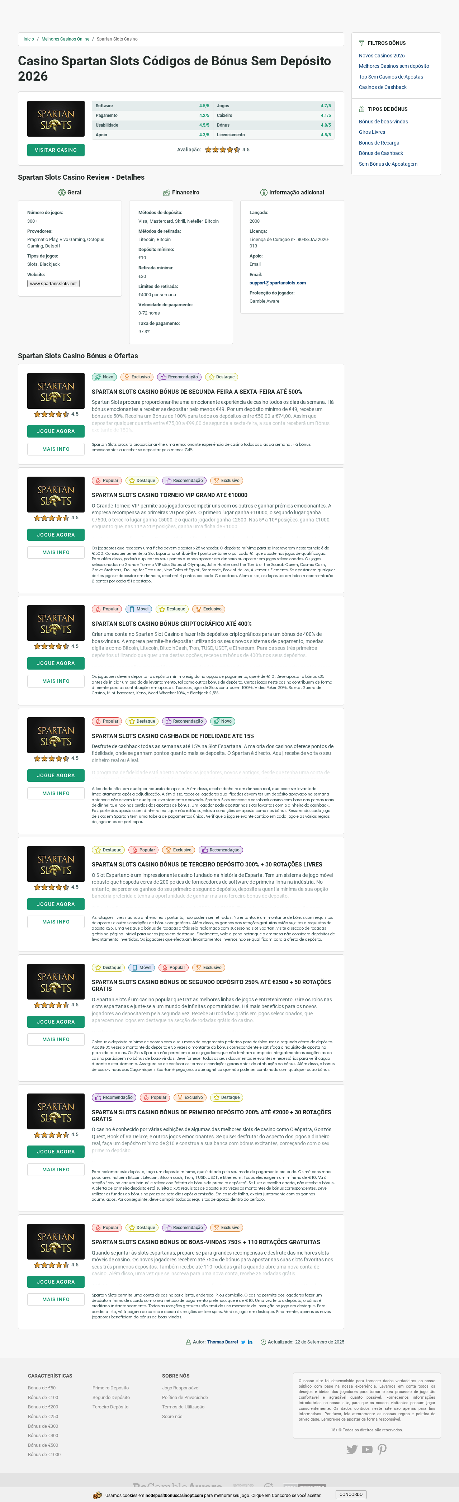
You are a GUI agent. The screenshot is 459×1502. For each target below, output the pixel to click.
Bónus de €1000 (44, 1454)
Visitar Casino (56, 150)
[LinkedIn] (250, 1342)
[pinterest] (382, 1451)
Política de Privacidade (185, 1397)
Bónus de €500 (43, 1445)
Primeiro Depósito (111, 1387)
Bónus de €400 (43, 1435)
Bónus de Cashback (381, 153)
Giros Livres (372, 132)
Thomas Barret (222, 1342)
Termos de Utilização (183, 1406)
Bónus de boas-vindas (383, 121)
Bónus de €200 (43, 1406)
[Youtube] (367, 1451)
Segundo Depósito (111, 1397)
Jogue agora (56, 431)
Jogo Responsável (180, 1387)
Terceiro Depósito (110, 1406)
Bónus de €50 (42, 1387)
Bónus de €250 (43, 1416)
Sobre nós (172, 1416)
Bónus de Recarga (379, 143)
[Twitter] (243, 1342)
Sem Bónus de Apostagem (388, 164)
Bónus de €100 (43, 1397)
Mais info (56, 449)
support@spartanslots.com (278, 282)
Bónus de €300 (43, 1426)
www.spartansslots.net (53, 283)
